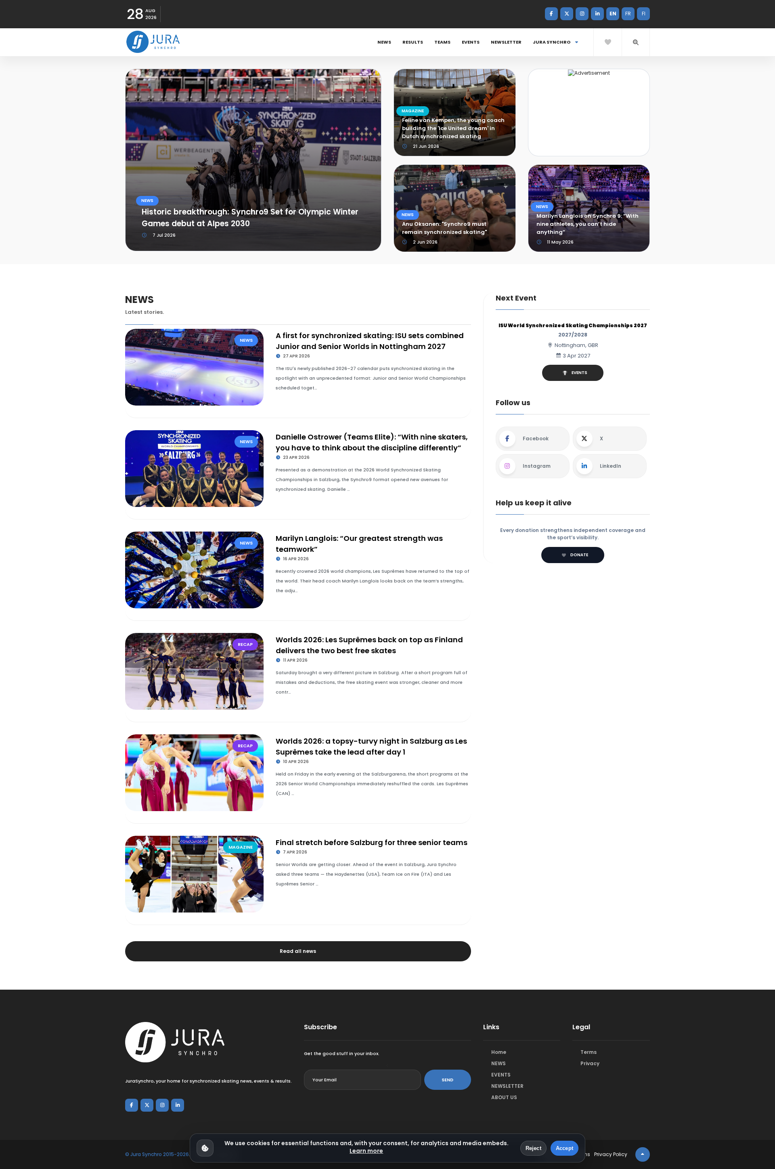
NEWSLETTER (506, 42)
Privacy (589, 1063)
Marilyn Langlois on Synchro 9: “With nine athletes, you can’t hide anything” (587, 224)
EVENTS (471, 42)
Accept (564, 1148)
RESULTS (412, 42)
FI (643, 13)
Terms (588, 1052)
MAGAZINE (413, 111)
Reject (533, 1148)
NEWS (384, 42)
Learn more (366, 1151)
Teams (442, 42)
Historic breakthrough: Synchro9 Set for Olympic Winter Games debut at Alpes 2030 (250, 217)
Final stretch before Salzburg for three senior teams (371, 842)
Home (498, 1052)
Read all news (298, 951)
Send (447, 1079)
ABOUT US (504, 1097)
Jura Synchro (552, 42)
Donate (579, 555)
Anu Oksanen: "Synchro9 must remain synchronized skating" (444, 228)
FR (628, 13)
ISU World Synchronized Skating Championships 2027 (573, 325)
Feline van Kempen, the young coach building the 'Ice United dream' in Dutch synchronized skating (453, 128)
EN (613, 13)
